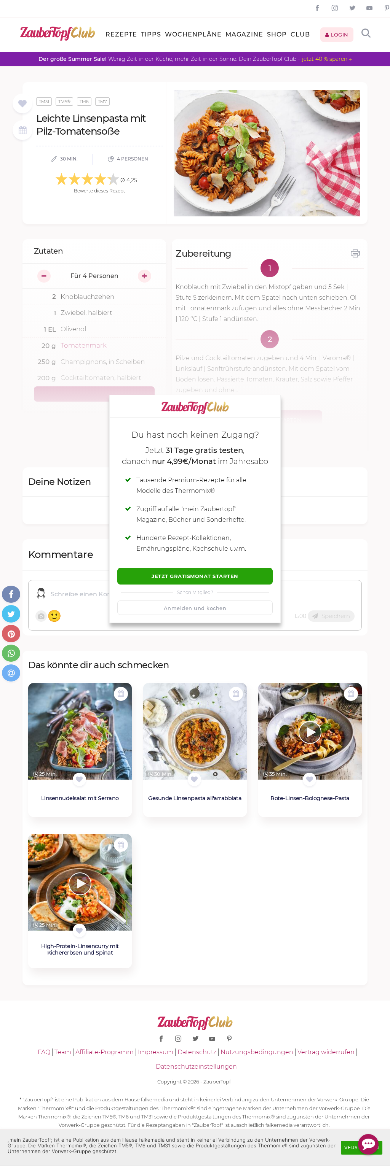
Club (300, 34)
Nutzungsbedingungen (257, 1052)
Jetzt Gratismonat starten (195, 576)
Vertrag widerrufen (326, 1052)
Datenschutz (196, 1052)
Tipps (151, 34)
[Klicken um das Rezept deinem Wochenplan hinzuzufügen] (121, 694)
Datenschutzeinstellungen (196, 1066)
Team (62, 1052)
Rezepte (121, 34)
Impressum (155, 1052)
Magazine (244, 34)
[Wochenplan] (22, 131)
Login (338, 35)
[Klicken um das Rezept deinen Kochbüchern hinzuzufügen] (79, 779)
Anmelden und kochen (195, 608)
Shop (277, 34)
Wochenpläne (193, 34)
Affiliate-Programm (104, 1052)
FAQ (44, 1052)
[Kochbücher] (22, 104)
